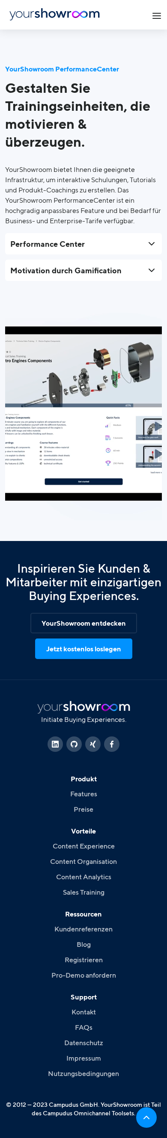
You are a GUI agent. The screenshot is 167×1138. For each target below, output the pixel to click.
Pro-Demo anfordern (83, 975)
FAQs (83, 1027)
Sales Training (83, 892)
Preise (83, 809)
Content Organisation (83, 861)
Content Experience (84, 846)
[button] (157, 15)
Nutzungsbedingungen (83, 1073)
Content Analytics (83, 876)
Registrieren (84, 959)
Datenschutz (83, 1042)
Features (83, 793)
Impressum (83, 1058)
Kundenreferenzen (83, 929)
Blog (84, 944)
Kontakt (84, 1012)
